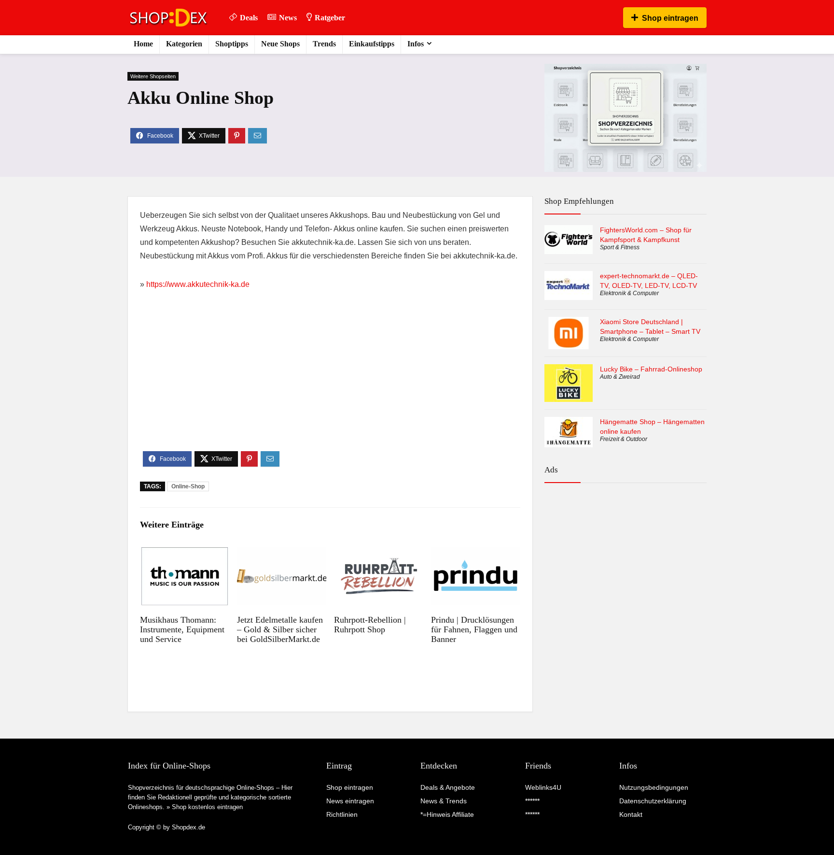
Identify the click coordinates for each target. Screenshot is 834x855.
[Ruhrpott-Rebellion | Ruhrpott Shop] (378, 553)
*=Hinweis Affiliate (447, 814)
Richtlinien (342, 814)
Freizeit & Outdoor (623, 439)
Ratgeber (330, 18)
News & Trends (443, 801)
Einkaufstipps (371, 44)
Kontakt (630, 814)
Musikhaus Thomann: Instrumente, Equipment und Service (182, 629)
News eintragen (350, 801)
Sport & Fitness (619, 247)
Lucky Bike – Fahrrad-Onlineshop (651, 369)
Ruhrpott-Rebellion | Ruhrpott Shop (370, 624)
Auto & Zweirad (620, 376)
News (288, 18)
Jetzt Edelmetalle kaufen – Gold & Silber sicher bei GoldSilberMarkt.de (280, 629)
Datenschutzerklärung (652, 801)
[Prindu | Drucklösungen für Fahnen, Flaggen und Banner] (475, 553)
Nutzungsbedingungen (653, 787)
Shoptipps (231, 44)
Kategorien (184, 44)
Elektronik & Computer (629, 293)
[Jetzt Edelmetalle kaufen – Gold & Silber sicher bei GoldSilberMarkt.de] (281, 553)
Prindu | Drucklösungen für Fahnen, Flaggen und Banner (474, 629)
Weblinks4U (543, 787)
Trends (324, 44)
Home (143, 44)
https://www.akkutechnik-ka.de (198, 284)
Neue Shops (280, 44)
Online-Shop (188, 486)
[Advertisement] (330, 378)
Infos (415, 44)
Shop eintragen (670, 18)
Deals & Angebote (447, 787)
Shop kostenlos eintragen (207, 807)
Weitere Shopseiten (153, 76)
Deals (249, 18)
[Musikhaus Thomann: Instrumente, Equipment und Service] (184, 553)
